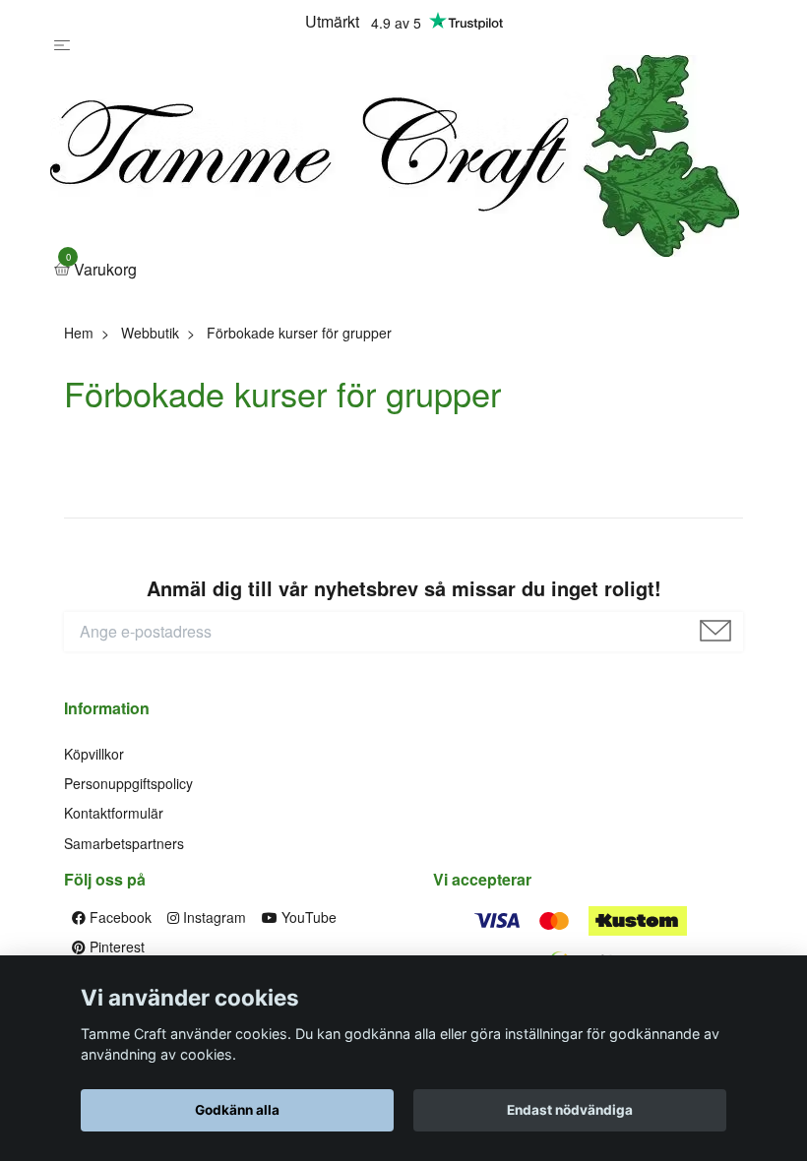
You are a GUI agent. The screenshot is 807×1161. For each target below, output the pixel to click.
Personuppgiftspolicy (128, 783)
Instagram (212, 917)
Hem (78, 332)
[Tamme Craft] (394, 156)
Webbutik (150, 332)
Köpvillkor (94, 754)
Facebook (119, 917)
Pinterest (115, 946)
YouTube (307, 917)
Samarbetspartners (124, 843)
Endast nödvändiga (570, 1110)
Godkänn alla (237, 1110)
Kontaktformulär (113, 813)
